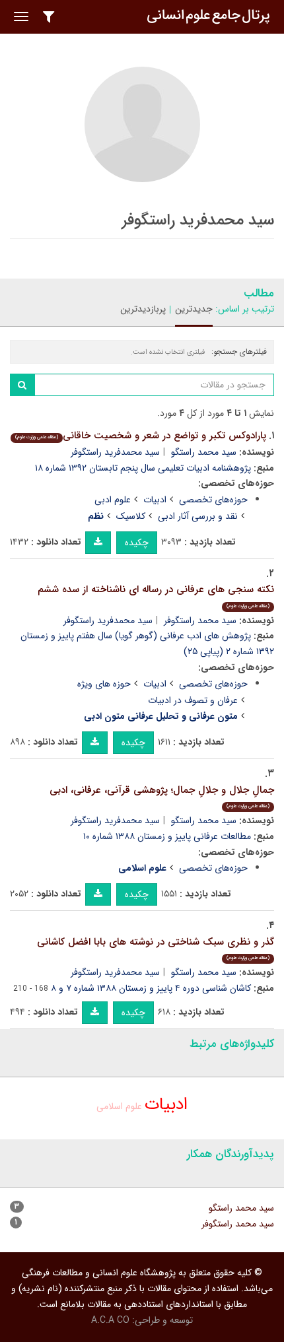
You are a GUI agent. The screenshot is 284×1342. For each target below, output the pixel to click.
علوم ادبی (112, 499)
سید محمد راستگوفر (200, 620)
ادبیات (154, 499)
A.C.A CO (110, 1320)
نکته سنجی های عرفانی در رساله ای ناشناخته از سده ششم (156, 596)
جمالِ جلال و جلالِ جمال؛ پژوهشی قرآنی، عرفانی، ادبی (162, 796)
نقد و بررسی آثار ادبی (198, 516)
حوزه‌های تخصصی (213, 499)
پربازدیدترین (143, 309)
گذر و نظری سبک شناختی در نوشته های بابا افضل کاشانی (155, 948)
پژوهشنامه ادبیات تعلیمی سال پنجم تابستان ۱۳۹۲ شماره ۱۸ (143, 468)
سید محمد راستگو (203, 452)
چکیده (137, 542)
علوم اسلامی (119, 1106)
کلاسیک (130, 516)
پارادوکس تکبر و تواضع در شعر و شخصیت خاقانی (140, 436)
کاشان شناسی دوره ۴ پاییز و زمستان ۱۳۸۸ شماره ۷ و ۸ (151, 988)
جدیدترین (194, 309)
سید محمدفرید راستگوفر (115, 452)
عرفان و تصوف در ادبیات (193, 700)
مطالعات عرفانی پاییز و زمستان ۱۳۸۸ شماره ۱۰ (167, 836)
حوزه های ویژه (104, 684)
